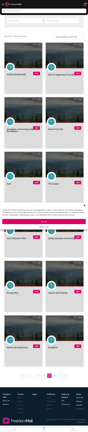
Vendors (6, 404)
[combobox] (62, 20)
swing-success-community (61, 238)
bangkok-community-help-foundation (20, 130)
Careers (20, 405)
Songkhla (53, 347)
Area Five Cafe (55, 129)
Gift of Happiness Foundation (63, 75)
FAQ (62, 401)
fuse (9, 184)
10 (55, 376)
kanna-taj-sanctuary (17, 347)
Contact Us (65, 404)
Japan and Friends (57, 293)
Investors (20, 412)
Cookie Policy (44, 227)
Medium (79, 401)
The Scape (53, 184)
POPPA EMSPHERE (16, 75)
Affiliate (20, 409)
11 (60, 376)
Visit (36, 73)
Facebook (79, 398)
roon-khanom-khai (16, 238)
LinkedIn (79, 405)
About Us (6, 401)
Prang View (12, 293)
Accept (44, 221)
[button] (84, 205)
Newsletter (80, 409)
